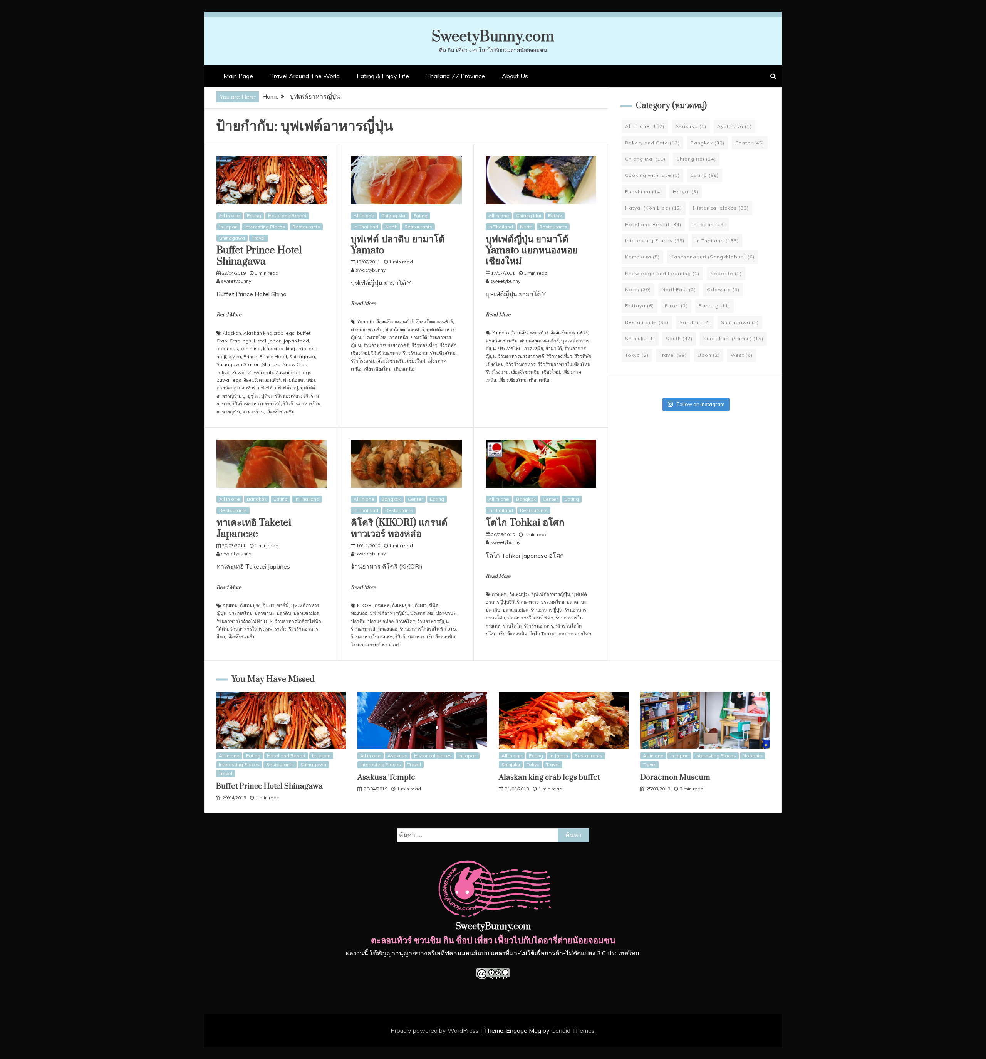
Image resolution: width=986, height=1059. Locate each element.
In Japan (228, 227)
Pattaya (639, 306)
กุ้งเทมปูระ (250, 605)
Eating (254, 215)
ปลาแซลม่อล (306, 613)
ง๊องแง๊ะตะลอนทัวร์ (434, 321)
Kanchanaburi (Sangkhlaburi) (713, 257)
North (391, 227)
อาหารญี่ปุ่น (228, 412)
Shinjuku (271, 364)
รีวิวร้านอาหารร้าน (301, 403)
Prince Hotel (273, 356)
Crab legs (241, 341)
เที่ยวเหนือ (404, 369)
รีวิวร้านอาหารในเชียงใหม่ (429, 353)
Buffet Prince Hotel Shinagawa (259, 256)
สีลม (220, 636)
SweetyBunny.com (493, 36)
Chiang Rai (696, 159)
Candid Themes (573, 1030)
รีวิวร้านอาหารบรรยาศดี (256, 403)
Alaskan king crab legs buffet (549, 777)
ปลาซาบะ (264, 613)
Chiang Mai (393, 215)
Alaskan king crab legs (269, 333)
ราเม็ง (281, 629)
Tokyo (223, 372)
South (679, 338)
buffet (303, 333)
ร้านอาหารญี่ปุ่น (433, 621)
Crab (221, 341)
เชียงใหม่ (416, 361)
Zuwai (239, 372)
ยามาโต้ (419, 337)
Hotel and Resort (287, 215)
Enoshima (643, 192)
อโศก (491, 633)
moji (221, 356)
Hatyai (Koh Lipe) (653, 208)
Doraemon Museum (675, 777)
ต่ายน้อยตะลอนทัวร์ (235, 388)
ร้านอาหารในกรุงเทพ (251, 629)
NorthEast (679, 289)
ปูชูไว (253, 396)
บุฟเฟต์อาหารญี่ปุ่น (389, 613)
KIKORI (364, 605)
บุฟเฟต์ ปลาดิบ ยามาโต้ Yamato (398, 245)
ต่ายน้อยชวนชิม (299, 380)
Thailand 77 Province (455, 76)
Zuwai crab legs (293, 372)
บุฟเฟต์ (265, 388)
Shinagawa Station (238, 364)
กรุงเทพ (230, 605)
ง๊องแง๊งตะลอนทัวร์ (262, 380)
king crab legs (301, 348)
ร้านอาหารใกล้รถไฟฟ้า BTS (244, 621)
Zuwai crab (260, 372)
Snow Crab (295, 364)
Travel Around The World (305, 76)
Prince (250, 356)
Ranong (714, 306)
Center (415, 499)
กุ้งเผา (269, 605)
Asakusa (690, 126)
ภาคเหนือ (398, 337)
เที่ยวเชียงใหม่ (378, 369)
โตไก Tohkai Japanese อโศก (560, 633)
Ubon (709, 355)
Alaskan (232, 333)
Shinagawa (232, 238)
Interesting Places (265, 227)
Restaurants (306, 227)
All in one (229, 215)
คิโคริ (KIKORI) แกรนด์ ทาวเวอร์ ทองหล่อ (399, 528)
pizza (234, 356)
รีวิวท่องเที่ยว (288, 396)
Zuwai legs (228, 380)
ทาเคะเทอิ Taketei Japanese (253, 528)
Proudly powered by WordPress (435, 1030)
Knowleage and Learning (662, 273)
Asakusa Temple (386, 777)
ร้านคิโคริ (405, 621)
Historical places (721, 208)
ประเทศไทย (375, 337)
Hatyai (685, 192)
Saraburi (694, 322)
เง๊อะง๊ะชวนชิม (280, 412)
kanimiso (250, 348)
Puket (676, 306)
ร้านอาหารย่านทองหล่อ (374, 629)
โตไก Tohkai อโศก (525, 523)
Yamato (365, 321)
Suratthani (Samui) (733, 338)
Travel (258, 238)
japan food (296, 341)
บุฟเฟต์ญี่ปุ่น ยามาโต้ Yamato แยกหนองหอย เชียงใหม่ (532, 250)
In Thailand (366, 227)
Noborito (726, 273)
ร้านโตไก (512, 626)
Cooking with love (652, 175)
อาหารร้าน (253, 412)
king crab (273, 348)
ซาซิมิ (283, 605)
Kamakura (642, 257)
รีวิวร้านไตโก (568, 626)
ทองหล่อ (359, 613)
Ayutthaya (734, 126)
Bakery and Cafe (652, 143)
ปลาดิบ (284, 613)
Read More (228, 315)
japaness (227, 348)
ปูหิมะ (267, 396)
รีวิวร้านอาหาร (386, 353)
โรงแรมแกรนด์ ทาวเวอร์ (375, 645)
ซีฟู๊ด (434, 605)
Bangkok (257, 499)
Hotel (260, 341)
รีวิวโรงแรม (362, 361)
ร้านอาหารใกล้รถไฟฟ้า (530, 618)
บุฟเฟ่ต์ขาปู (286, 388)
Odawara (723, 289)
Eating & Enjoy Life (383, 76)
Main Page (238, 76)
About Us (515, 76)
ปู (243, 396)
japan (275, 341)
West (742, 355)
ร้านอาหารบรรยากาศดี (386, 345)
